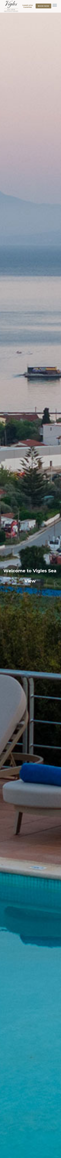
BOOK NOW (43, 6)
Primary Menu (55, 5)
